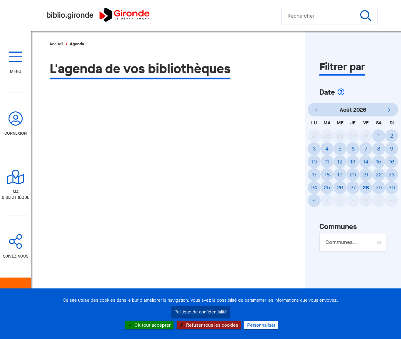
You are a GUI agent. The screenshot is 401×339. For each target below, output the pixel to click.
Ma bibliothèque (15, 194)
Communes (338, 226)
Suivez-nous (15, 256)
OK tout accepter (152, 325)
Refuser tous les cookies (211, 325)
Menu (15, 71)
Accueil (56, 44)
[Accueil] (97, 20)
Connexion (15, 133)
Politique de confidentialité (200, 312)
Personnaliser (261, 325)
